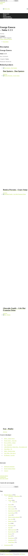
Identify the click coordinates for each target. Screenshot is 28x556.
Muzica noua (6, 13)
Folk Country (11, 508)
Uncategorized (7, 545)
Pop (9, 523)
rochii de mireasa (4, 475)
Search (16, 0)
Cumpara (2, 36)
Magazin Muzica (7, 16)
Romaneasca (11, 538)
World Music (11, 542)
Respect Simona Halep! (9, 468)
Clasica (1, 39)
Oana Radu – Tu (8, 449)
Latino (9, 515)
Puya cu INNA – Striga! (10, 442)
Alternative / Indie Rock (14, 496)
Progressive (11, 525)
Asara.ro (6, 470)
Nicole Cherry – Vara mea (10, 440)
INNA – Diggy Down (9, 438)
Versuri (4, 15)
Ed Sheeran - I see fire (9, 455)
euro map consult (4, 478)
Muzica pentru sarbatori (13, 517)
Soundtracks (11, 540)
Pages (1, 3)
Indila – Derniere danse (9, 451)
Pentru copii (11, 521)
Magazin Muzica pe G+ (5, 550)
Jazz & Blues (11, 513)
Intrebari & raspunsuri (9, 466)
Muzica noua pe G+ (4, 551)
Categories (2, 2)
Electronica (11, 506)
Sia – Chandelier (8, 445)
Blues (9, 498)
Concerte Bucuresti (7, 17)
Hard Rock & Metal (13, 510)
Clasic (13, 501)
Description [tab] (5, 41)
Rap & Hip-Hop (12, 531)
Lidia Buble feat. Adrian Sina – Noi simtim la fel (15, 447)
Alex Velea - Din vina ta (10, 453)
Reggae (10, 534)
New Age (10, 519)
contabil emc (3, 477)
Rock (9, 536)
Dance (9, 504)
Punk (9, 527)
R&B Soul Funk (12, 529)
